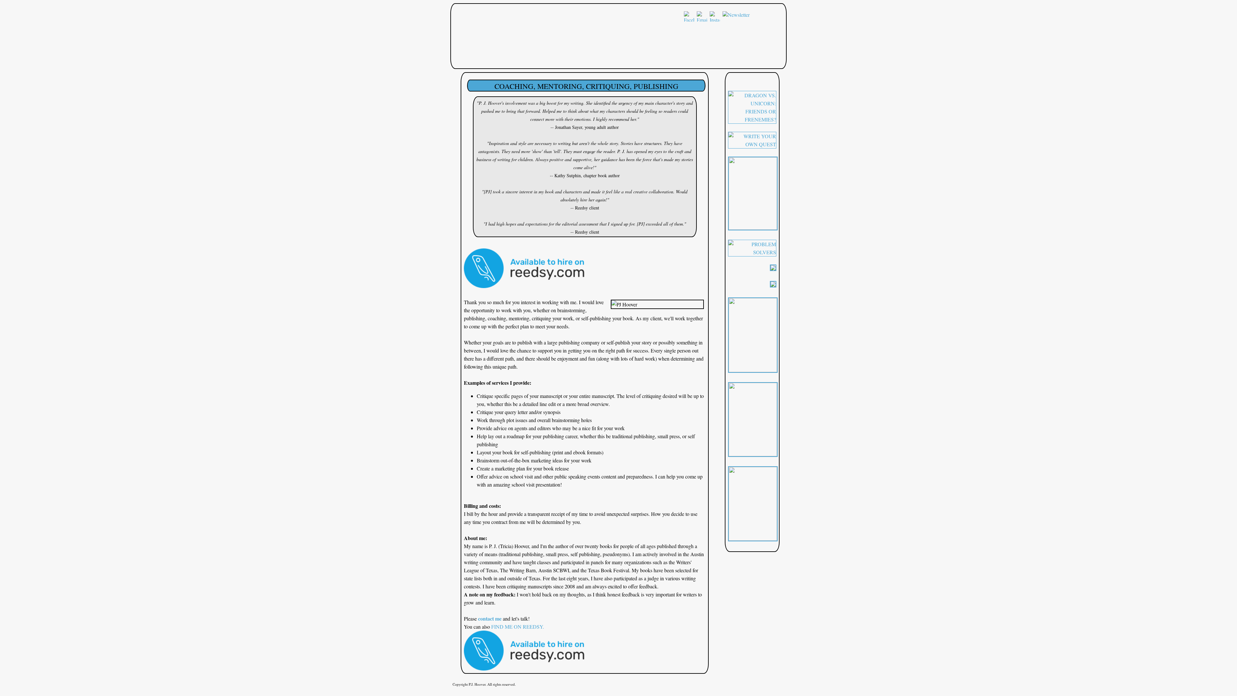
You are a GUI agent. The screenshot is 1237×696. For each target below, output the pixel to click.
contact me (490, 618)
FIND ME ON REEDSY (517, 626)
